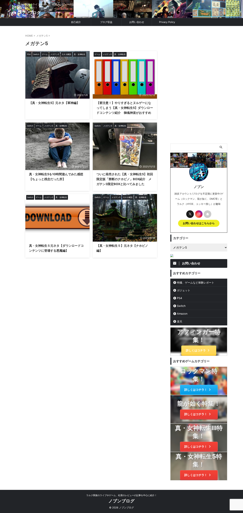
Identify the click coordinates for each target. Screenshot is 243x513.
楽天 (179, 321)
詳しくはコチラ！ (195, 389)
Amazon (182, 313)
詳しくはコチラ (196, 350)
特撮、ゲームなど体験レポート (195, 282)
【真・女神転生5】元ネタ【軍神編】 (54, 103)
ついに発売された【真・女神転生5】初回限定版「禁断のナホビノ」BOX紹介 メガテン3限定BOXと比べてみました (124, 179)
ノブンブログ (29, 12)
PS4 (179, 298)
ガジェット (183, 290)
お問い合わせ (136, 22)
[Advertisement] (198, 85)
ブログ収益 (106, 22)
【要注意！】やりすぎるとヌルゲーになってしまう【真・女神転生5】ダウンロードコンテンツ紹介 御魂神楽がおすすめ (124, 108)
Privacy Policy (167, 22)
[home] (207, 214)
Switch (181, 305)
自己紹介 (76, 22)
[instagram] (199, 214)
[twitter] (190, 214)
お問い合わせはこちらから (199, 223)
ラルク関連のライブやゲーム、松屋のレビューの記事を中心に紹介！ (121, 495)
